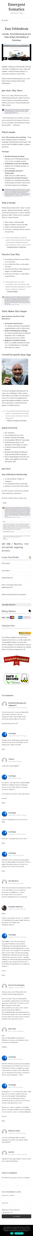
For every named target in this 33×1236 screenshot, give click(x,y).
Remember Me (8, 1212)
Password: (5, 1203)
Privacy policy (19, 1233)
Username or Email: (8, 1195)
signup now (5, 1209)
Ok (12, 1233)
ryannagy (12, 733)
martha (11, 1152)
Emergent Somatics (16, 7)
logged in (13, 1177)
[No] (31, 1230)
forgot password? (14, 1209)
